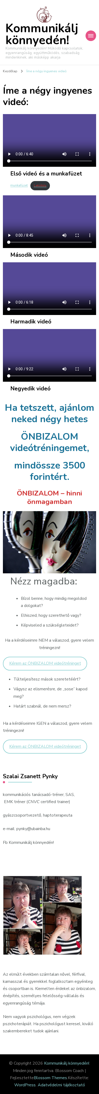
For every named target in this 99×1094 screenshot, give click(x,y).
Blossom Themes (50, 1078)
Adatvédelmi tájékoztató (61, 1085)
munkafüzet (19, 185)
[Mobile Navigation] (91, 35)
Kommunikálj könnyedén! (42, 34)
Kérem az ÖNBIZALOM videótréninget (45, 663)
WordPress (25, 1085)
